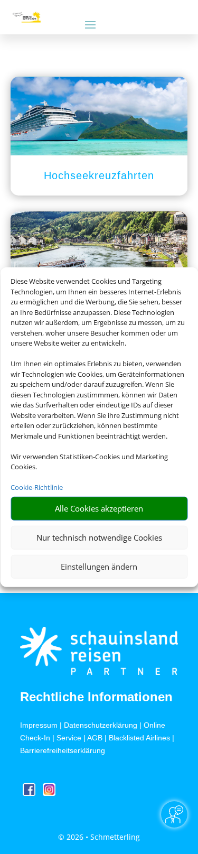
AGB (94, 738)
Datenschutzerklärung (100, 725)
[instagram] (49, 793)
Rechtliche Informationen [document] (96, 697)
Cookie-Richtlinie (37, 487)
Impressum (39, 725)
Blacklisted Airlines (139, 738)
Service (68, 738)
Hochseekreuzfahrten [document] (99, 175)
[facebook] (30, 793)
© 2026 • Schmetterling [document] (99, 837)
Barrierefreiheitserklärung (62, 750)
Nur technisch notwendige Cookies (99, 537)
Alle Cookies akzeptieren (99, 508)
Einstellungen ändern (99, 566)
